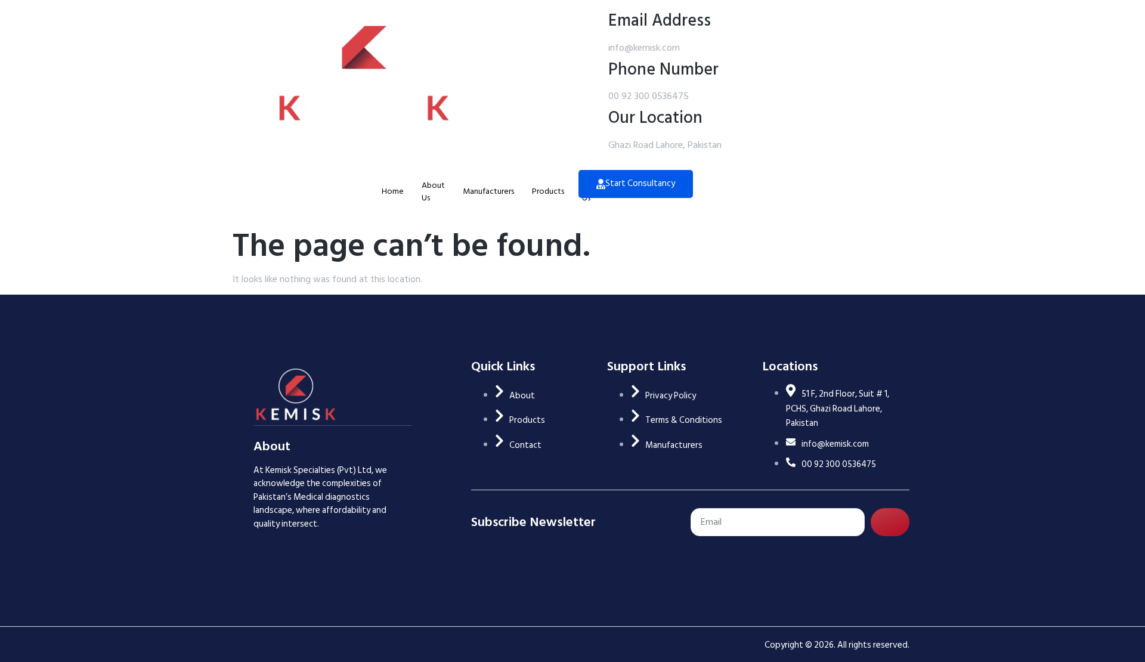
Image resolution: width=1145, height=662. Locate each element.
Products (548, 191)
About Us (433, 191)
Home (393, 191)
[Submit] (890, 522)
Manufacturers (488, 191)
